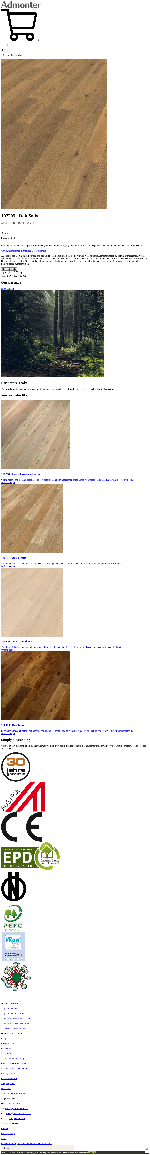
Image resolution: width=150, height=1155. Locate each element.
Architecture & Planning (12, 1058)
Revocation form (9, 1078)
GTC (3, 1138)
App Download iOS (10, 1008)
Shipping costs (8, 1083)
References (6, 1048)
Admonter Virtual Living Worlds (16, 1018)
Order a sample (39, 251)
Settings (92, 1152)
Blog (3, 1038)
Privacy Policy (8, 1073)
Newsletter (6, 1088)
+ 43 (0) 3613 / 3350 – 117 (18, 1113)
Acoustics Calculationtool (13, 1028)
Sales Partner (7, 1053)
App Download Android (12, 1013)
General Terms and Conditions (15, 1068)
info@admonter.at (17, 1118)
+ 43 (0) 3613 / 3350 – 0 (16, 1108)
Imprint (4, 1128)
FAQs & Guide (8, 1043)
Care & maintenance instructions (16, 251)
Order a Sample (9, 269)
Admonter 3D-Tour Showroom (15, 1023)
